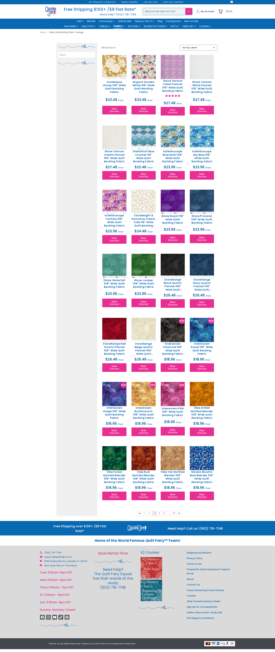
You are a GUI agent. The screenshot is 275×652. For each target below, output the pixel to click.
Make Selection (114, 110)
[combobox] (164, 11)
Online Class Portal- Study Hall (204, 612)
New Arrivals (191, 21)
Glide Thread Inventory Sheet (203, 601)
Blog (159, 21)
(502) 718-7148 (52, 552)
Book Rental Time (113, 553)
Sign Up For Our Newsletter (202, 607)
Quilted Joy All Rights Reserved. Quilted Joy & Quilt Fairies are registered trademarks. (92, 643)
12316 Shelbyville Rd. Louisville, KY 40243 (65, 561)
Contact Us (193, 584)
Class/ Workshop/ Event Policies (205, 590)
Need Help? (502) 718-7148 (118, 14)
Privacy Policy (194, 558)
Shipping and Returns (199, 552)
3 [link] (154, 513)
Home (43, 32)
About (190, 579)
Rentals (91, 21)
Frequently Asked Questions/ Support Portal (208, 571)
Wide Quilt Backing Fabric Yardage (66, 32)
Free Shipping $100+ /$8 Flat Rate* (100, 9)
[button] (205, 11)
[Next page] (179, 513)
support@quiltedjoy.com (58, 557)
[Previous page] (140, 513)
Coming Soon (173, 21)
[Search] (188, 11)
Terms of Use (194, 564)
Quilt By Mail (124, 21)
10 (174, 513)
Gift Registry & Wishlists (200, 618)
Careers (191, 595)
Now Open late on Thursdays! (60, 565)
